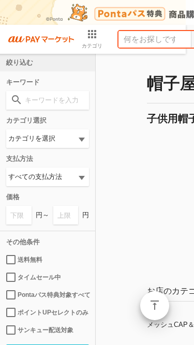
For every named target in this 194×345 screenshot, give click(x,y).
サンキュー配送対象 (45, 330)
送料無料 (30, 259)
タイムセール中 (39, 277)
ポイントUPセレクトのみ (53, 312)
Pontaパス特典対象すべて (53, 294)
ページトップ (154, 305)
